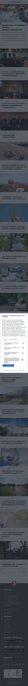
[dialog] (14, 343)
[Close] (25, 316)
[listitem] (14, 340)
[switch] (23, 343)
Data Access (14, 370)
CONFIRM (8, 365)
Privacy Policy (22, 370)
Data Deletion (6, 370)
